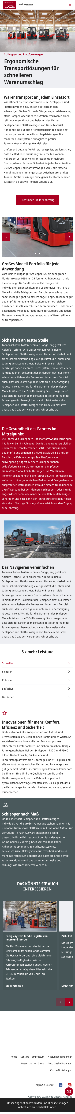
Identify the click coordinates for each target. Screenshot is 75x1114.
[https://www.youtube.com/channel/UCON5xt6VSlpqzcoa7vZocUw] (69, 1084)
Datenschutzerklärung (32, 1063)
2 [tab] (39, 253)
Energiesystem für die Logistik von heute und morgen (27, 937)
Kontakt (24, 1056)
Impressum (38, 1056)
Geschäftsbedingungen (60, 1063)
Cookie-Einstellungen (61, 1070)
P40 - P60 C (68, 936)
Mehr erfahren (14, 985)
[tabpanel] (37, 237)
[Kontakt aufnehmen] (69, 1091)
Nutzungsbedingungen (60, 1056)
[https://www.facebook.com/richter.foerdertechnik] (60, 1084)
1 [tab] (35, 253)
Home (13, 1056)
